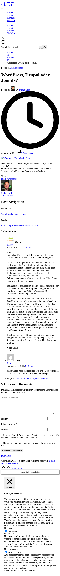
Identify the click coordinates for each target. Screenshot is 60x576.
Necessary (12, 531)
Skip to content (8, 2)
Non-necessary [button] (11, 549)
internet (4, 179)
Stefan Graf (6, 5)
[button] (40, 47)
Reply (10, 245)
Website (4, 429)
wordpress (12, 179)
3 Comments (27, 153)
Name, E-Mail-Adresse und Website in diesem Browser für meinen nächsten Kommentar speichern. (30, 436)
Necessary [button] (9, 528)
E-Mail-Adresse (9, 424)
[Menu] (2, 8)
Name (4, 418)
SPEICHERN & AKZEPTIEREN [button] (20, 570)
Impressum (6, 456)
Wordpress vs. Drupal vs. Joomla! (32, 378)
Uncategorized (16, 68)
